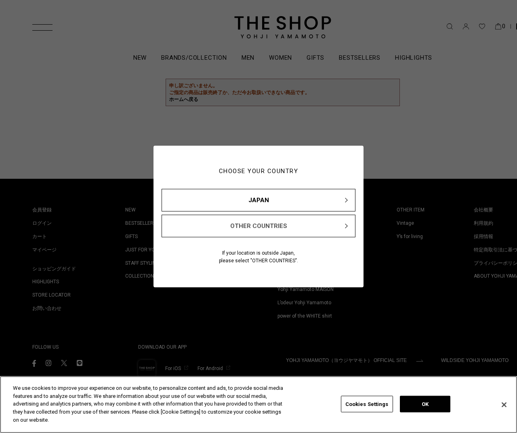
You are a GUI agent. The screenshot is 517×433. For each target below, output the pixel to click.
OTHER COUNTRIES (258, 226)
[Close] (504, 405)
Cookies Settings (367, 404)
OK (425, 404)
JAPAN (258, 200)
